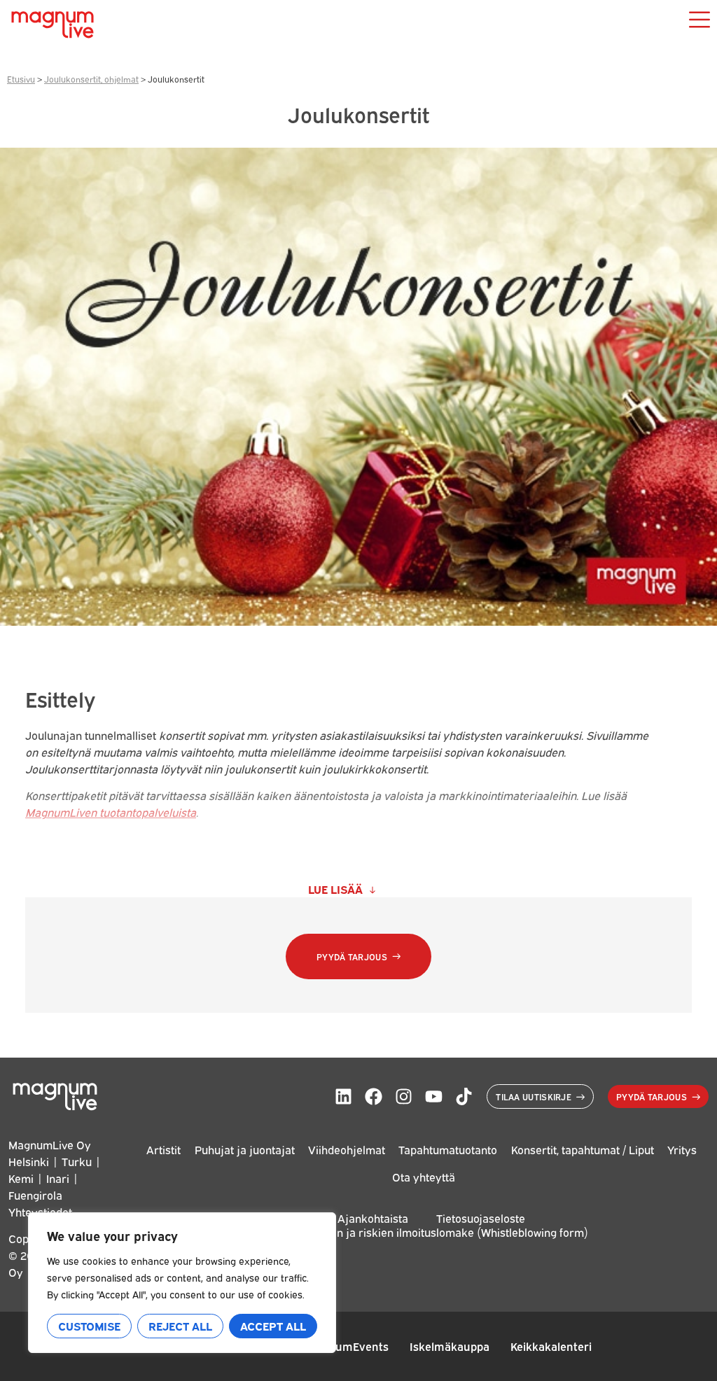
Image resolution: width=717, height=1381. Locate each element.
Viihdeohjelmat (346, 1149)
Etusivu (21, 79)
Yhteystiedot (40, 1211)
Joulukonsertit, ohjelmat (91, 79)
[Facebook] (373, 1096)
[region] (182, 1282)
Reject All (180, 1325)
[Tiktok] (464, 1096)
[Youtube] (434, 1096)
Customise (89, 1325)
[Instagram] (403, 1096)
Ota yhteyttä (423, 1176)
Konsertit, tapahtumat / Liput (582, 1149)
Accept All (273, 1325)
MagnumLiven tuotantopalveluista (110, 812)
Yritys (682, 1149)
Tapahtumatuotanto (447, 1149)
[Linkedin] (343, 1096)
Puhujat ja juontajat (245, 1149)
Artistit (163, 1149)
